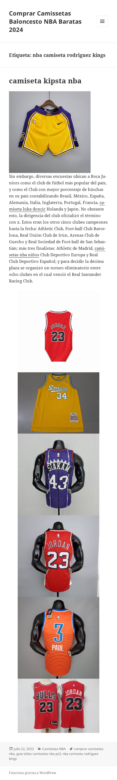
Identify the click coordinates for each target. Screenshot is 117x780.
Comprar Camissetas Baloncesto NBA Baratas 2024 (45, 21)
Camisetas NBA (54, 749)
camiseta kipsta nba (45, 81)
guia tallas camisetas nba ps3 (38, 753)
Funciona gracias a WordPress (32, 772)
